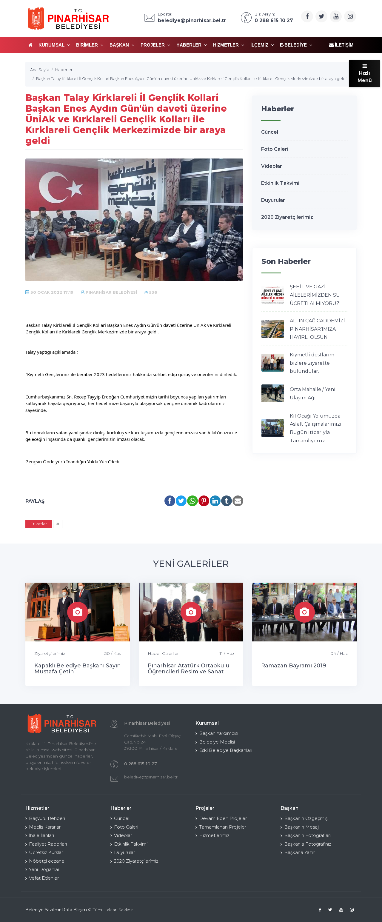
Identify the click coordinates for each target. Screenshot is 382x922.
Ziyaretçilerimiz (49, 653)
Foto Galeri (274, 149)
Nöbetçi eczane (46, 861)
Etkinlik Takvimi (280, 183)
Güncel (269, 132)
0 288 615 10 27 (140, 763)
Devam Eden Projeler (223, 818)
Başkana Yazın (299, 852)
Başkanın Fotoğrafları (307, 835)
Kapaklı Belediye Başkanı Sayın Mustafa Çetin (77, 668)
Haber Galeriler (163, 653)
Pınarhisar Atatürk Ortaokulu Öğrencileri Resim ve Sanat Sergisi (188, 671)
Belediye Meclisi (217, 742)
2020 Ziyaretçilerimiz (287, 217)
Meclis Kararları (45, 827)
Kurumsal (52, 44)
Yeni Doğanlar (44, 869)
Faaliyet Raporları (48, 844)
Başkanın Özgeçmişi (306, 818)
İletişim (344, 44)
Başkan (120, 44)
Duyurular (273, 200)
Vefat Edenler (44, 878)
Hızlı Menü (365, 76)
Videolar (271, 166)
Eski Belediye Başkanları (225, 750)
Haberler (189, 44)
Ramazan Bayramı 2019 (293, 665)
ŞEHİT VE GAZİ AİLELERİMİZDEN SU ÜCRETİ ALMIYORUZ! (315, 295)
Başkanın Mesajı (302, 827)
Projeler (153, 44)
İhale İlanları (41, 835)
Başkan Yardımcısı (218, 733)
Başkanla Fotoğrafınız (307, 844)
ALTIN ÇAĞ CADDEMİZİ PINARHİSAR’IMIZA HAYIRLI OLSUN (317, 329)
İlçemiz (259, 44)
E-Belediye (294, 44)
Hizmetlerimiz (214, 835)
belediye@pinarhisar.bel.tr (151, 777)
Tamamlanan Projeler (222, 827)
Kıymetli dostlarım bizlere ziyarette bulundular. (312, 363)
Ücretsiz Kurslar (46, 852)
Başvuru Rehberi (47, 818)
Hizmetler (226, 44)
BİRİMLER (87, 44)
